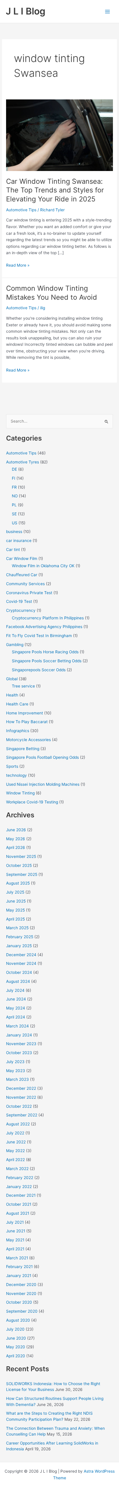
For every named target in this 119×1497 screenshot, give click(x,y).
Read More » (17, 266)
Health (12, 695)
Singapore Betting (22, 748)
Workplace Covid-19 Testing (32, 802)
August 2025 (18, 883)
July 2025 (15, 892)
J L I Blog (25, 11)
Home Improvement (24, 713)
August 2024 (18, 981)
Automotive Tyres (22, 462)
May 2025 (15, 910)
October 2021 (18, 1204)
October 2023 (19, 1052)
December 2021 (21, 1195)
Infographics (17, 730)
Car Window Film (21, 558)
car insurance (18, 540)
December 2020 (21, 1284)
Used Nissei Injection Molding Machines (42, 784)
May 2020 (15, 1347)
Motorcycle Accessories (28, 739)
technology (16, 775)
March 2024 (17, 1026)
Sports (12, 766)
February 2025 (19, 936)
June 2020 (16, 1338)
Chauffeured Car (21, 574)
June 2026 (16, 829)
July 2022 (15, 1133)
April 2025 (15, 919)
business (14, 531)
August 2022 (18, 1124)
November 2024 (21, 963)
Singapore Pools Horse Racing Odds (45, 652)
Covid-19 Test (19, 601)
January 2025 (19, 945)
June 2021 (15, 1231)
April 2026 (15, 847)
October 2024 (19, 972)
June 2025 (16, 901)
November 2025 (21, 856)
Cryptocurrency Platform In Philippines (48, 618)
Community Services (25, 583)
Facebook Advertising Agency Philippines (44, 626)
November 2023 (21, 1043)
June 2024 (16, 999)
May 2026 (15, 838)
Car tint (13, 549)
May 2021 (15, 1240)
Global (12, 678)
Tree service (23, 686)
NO (15, 496)
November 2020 (21, 1293)
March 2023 (17, 1079)
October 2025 (19, 865)
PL (14, 505)
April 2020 (15, 1356)
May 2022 (15, 1150)
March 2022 (17, 1168)
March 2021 (17, 1258)
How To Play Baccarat (27, 721)
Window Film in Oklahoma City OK (43, 565)
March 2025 (17, 927)
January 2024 (19, 1035)
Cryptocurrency (21, 610)
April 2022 (15, 1159)
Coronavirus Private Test (29, 592)
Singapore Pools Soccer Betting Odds (46, 661)
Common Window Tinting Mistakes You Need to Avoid (51, 292)
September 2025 (21, 874)
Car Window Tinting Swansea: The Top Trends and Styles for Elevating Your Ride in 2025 (55, 190)
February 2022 (19, 1177)
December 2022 (21, 1088)
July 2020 (15, 1329)
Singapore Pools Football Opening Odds (42, 757)
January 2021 (18, 1275)
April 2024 (15, 1017)
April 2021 (15, 1249)
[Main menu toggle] (108, 11)
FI (13, 478)
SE (14, 514)
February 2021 (19, 1266)
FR (14, 487)
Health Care (17, 704)
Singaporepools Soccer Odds (39, 669)
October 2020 (19, 1302)
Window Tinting (20, 793)
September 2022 (21, 1115)
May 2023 (15, 1070)
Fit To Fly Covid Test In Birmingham (39, 635)
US (14, 523)
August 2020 (18, 1320)
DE (14, 469)
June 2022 (16, 1142)
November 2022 (21, 1097)
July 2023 (15, 1061)
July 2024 (15, 990)
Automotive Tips (21, 210)
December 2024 (21, 954)
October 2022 (19, 1106)
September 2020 (22, 1311)
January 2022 (19, 1186)
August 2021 (17, 1213)
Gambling (14, 644)
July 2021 (15, 1222)
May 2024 (15, 1008)
